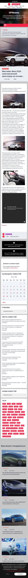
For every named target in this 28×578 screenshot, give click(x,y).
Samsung (11, 6)
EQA (7, 236)
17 (3, 293)
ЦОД (22, 425)
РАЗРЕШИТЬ (20, 574)
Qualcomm (10, 411)
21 (17, 293)
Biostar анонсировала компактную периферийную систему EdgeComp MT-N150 (13, 364)
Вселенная (5, 422)
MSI (16, 409)
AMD (4, 403)
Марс (4, 420)
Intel (6, 6)
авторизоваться (14, 268)
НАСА (9, 420)
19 (10, 293)
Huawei (16, 406)
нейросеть (13, 430)
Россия (4, 433)
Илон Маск (19, 7)
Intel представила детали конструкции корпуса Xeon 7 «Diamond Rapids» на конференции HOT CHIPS (13, 327)
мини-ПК (17, 425)
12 (10, 289)
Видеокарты (15, 420)
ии (3, 428)
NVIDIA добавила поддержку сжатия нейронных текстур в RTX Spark (13, 377)
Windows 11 (21, 414)
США (12, 425)
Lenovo (4, 409)
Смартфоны (5, 425)
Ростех (10, 433)
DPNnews (14, 12)
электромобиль (6, 436)
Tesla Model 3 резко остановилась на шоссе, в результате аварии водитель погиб (12, 533)
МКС (14, 417)
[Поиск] (26, 25)
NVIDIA (16, 6)
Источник (4, 225)
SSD (4, 414)
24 (3, 296)
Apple (8, 403)
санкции (16, 433)
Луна (18, 422)
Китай (9, 417)
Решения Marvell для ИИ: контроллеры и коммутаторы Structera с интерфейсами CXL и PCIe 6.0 (13, 370)
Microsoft (22, 6)
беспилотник (6, 430)
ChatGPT (19, 403)
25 (7, 296)
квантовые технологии (12, 428)
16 (24, 289)
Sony (23, 411)
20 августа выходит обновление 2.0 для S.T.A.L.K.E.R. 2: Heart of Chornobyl (11, 358)
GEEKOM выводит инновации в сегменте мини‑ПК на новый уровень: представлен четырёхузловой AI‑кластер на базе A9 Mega (13, 351)
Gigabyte (5, 406)
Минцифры (20, 417)
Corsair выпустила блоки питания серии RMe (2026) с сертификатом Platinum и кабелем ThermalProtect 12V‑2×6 (12, 344)
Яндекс (20, 428)
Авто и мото (5, 68)
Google (10, 406)
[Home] (2, 25)
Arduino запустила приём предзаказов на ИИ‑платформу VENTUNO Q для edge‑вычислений (13, 320)
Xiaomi (8, 7)
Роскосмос (20, 430)
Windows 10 (14, 414)
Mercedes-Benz (15, 236)
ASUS (13, 7)
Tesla (8, 414)
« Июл (4, 302)
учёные (22, 433)
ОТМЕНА (7, 574)
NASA (20, 409)
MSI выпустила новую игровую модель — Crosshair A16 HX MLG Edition (14, 383)
